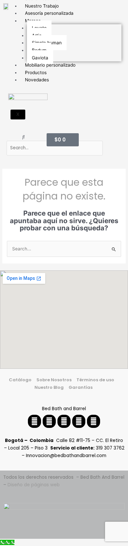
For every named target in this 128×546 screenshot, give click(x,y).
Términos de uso (95, 380)
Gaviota (40, 57)
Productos (36, 72)
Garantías (81, 387)
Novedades (37, 79)
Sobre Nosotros (54, 380)
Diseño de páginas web (34, 485)
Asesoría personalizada (49, 13)
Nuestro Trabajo (42, 6)
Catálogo (20, 380)
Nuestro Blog (49, 387)
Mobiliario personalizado (50, 65)
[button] (23, 137)
